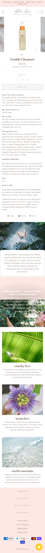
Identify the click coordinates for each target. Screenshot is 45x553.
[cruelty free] (22, 347)
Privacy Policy (22, 520)
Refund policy (22, 528)
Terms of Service (22, 505)
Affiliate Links (22, 532)
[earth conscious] (22, 452)
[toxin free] (22, 399)
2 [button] (23, 54)
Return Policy (22, 513)
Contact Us (22, 498)
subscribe (22, 491)
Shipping (15, 67)
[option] (22, 3)
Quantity (22, 75)
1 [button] (21, 54)
